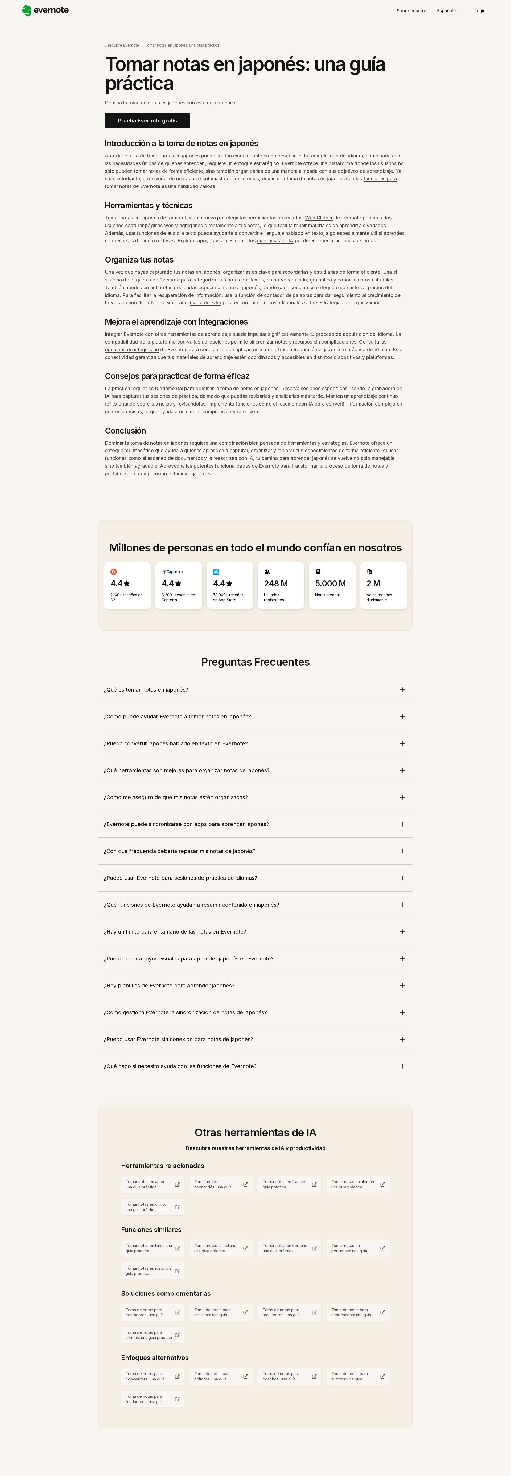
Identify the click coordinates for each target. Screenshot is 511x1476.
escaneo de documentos (175, 458)
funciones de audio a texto (167, 233)
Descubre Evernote (122, 45)
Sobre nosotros (412, 10)
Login (480, 10)
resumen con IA (296, 404)
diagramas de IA (275, 240)
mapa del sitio (205, 302)
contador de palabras (288, 295)
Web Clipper (319, 217)
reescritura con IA (233, 458)
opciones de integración (132, 349)
